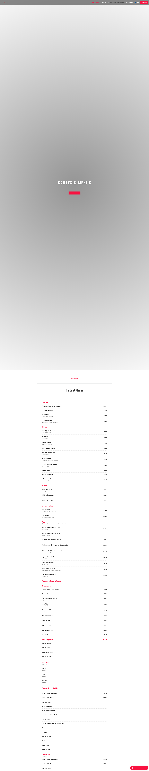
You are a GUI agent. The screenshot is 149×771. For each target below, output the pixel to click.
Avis (108, 2)
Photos (104, 2)
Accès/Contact (129, 2)
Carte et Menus (75, 378)
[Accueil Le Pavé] (5, 2)
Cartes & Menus (95, 2)
